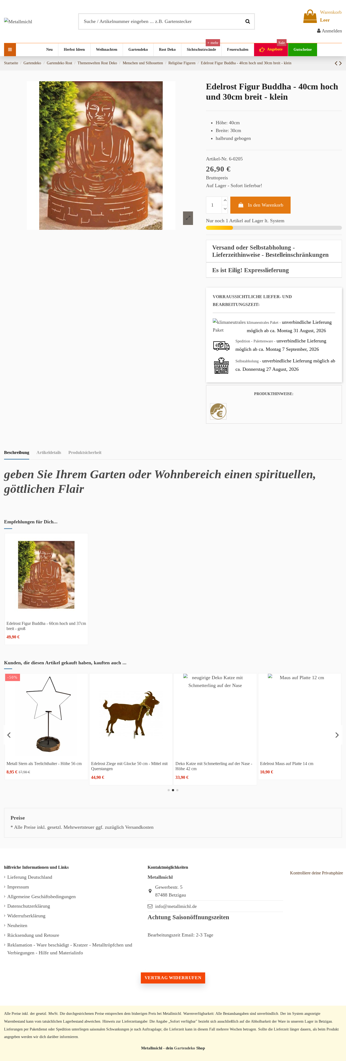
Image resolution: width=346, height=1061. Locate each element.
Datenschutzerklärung (28, 906)
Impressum (18, 887)
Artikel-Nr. (217, 158)
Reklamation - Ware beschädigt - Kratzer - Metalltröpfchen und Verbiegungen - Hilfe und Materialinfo (69, 948)
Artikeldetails (48, 452)
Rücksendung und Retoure (33, 935)
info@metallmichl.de (176, 906)
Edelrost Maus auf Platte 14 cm (117, 763)
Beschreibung (16, 452)
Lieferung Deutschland (29, 877)
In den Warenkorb (265, 205)
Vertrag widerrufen (173, 977)
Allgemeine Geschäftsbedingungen (41, 896)
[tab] (274, 251)
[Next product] (340, 63)
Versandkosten (139, 827)
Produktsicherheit (84, 452)
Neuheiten (17, 925)
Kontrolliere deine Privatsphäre (316, 873)
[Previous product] (337, 63)
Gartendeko (184, 1048)
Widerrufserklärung (26, 915)
